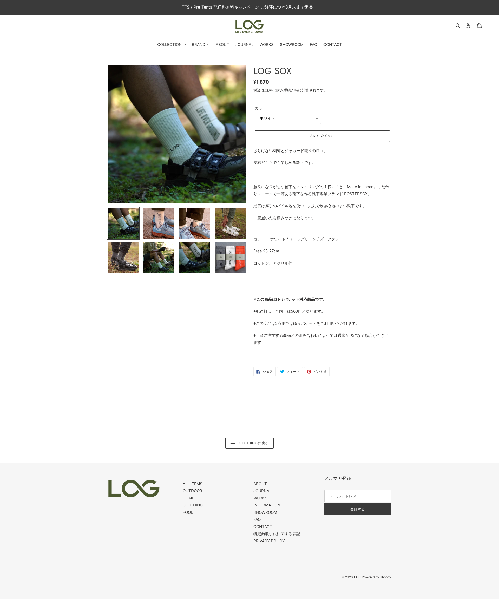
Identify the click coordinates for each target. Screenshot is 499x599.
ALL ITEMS (192, 483)
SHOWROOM (265, 512)
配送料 (267, 90)
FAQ (257, 519)
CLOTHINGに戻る (253, 442)
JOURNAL (262, 490)
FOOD (188, 512)
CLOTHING (193, 505)
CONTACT (262, 526)
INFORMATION (266, 505)
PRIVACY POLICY (269, 540)
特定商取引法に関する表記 (276, 533)
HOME (188, 498)
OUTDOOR (192, 490)
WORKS (260, 498)
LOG (357, 577)
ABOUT (260, 483)
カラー (260, 108)
